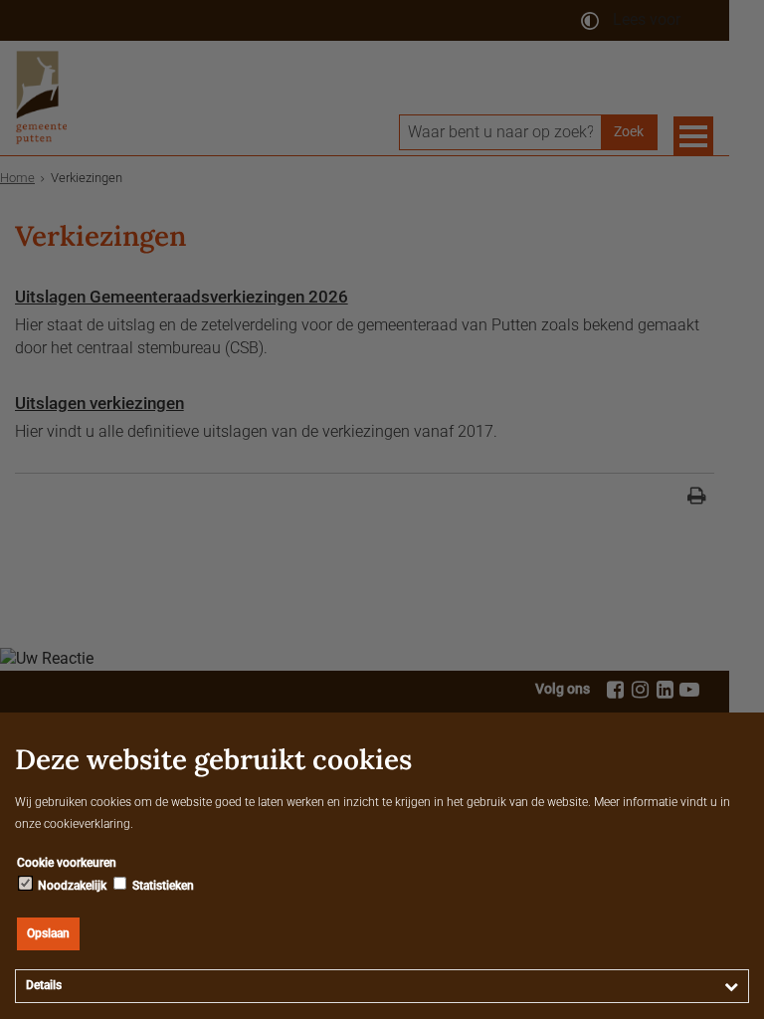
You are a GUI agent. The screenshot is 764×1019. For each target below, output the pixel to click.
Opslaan (48, 933)
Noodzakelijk (70, 886)
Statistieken (161, 886)
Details (44, 985)
